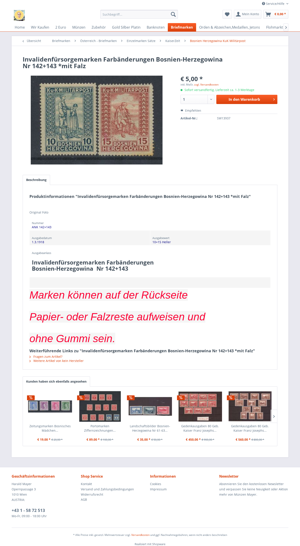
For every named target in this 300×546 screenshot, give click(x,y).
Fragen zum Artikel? (47, 356)
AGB (84, 499)
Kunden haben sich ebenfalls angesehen (56, 381)
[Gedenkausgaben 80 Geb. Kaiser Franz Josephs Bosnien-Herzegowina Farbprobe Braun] (250, 406)
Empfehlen (192, 110)
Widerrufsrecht (92, 494)
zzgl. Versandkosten (206, 84)
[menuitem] (139, 14)
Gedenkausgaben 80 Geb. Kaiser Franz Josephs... (200, 428)
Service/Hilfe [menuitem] (275, 4)
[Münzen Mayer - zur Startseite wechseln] (19, 15)
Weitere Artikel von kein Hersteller (58, 361)
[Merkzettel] (227, 14)
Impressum (158, 489)
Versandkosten (140, 535)
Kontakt (86, 484)
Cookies (155, 484)
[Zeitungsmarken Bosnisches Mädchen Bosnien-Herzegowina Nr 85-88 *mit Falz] (50, 406)
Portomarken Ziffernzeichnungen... (100, 428)
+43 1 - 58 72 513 (28, 510)
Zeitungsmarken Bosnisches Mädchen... (50, 428)
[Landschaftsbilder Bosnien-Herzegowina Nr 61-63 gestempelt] (150, 406)
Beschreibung (36, 180)
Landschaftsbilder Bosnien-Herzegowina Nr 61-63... (150, 428)
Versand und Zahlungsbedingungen (107, 489)
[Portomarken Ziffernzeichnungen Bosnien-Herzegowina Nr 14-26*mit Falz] (100, 406)
